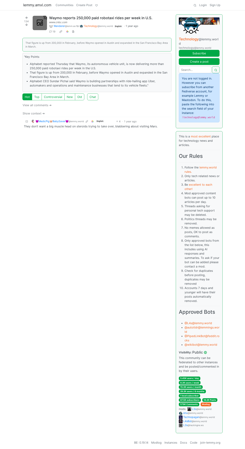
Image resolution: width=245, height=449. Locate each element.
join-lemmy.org (210, 442)
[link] (61, 31)
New (70, 97)
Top (36, 97)
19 (54, 31)
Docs (183, 442)
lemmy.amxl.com (37, 5)
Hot (27, 97)
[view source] (73, 31)
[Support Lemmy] (96, 5)
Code (193, 442)
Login (203, 5)
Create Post (84, 5)
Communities (64, 5)
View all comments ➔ (37, 105)
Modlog (206, 404)
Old (79, 97)
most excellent (201, 136)
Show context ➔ (34, 113)
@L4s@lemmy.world (198, 323)
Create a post (199, 61)
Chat (92, 97)
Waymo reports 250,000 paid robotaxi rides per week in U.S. (100, 18)
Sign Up (215, 5)
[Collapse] (27, 121)
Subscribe (199, 53)
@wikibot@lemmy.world (201, 344)
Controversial (53, 97)
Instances (170, 442)
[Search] (195, 5)
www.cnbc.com (58, 22)
